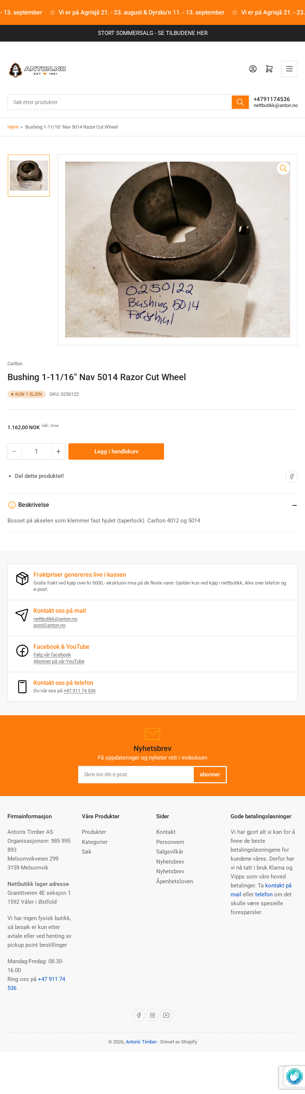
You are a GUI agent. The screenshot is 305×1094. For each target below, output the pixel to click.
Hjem (13, 127)
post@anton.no (49, 625)
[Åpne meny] (289, 69)
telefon (264, 894)
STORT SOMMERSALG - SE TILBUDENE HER (153, 33)
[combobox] (128, 102)
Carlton (14, 363)
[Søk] (240, 102)
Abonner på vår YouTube (58, 661)
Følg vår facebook (52, 654)
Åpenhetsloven (174, 881)
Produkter (94, 832)
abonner (210, 774)
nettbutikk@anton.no (276, 105)
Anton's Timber (141, 1042)
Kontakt (166, 832)
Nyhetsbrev (170, 861)
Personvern (170, 842)
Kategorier (94, 842)
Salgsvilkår (169, 851)
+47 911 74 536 (80, 690)
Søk (87, 851)
